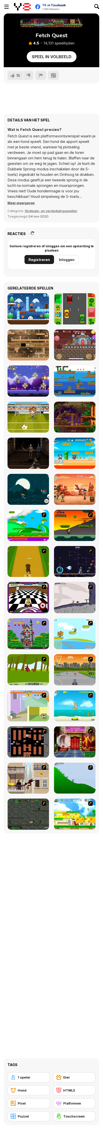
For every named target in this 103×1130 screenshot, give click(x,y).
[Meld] (40, 75)
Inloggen (66, 260)
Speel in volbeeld (52, 56)
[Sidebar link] (7, 7)
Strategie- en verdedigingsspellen (51, 211)
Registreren (39, 260)
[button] (21, 203)
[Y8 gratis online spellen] (22, 6)
